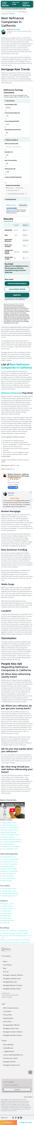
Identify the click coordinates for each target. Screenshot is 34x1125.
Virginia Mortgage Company (9, 896)
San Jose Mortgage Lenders (9, 849)
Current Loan (10, 101)
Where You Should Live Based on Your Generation (15, 940)
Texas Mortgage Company (9, 891)
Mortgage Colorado (7, 908)
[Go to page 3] (18, 510)
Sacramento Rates (6, 880)
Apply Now (17, 295)
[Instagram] (13, 1117)
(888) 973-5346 (26, 1122)
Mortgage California (11, 11)
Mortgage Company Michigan (9, 893)
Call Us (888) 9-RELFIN (17, 289)
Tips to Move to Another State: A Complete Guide (15, 942)
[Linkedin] (21, 1117)
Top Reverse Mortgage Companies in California (14, 933)
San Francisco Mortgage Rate (9, 859)
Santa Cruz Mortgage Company (10, 834)
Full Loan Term (22, 205)
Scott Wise (17, 29)
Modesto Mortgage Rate (8, 873)
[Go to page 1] (15, 510)
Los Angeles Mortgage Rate (9, 864)
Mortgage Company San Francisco (11, 839)
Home (3, 11)
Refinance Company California (10, 827)
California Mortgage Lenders (9, 825)
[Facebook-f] (16, 1117)
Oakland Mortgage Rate (8, 866)
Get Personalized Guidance (17, 283)
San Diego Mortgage (7, 844)
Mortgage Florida (6, 911)
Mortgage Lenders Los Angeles (10, 846)
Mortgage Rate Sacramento (9, 861)
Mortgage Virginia (6, 918)
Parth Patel (11, 493)
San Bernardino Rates (7, 876)
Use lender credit (12, 190)
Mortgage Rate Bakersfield (9, 869)
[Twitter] (18, 1117)
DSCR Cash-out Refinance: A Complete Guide (14, 931)
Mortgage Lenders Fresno (9, 822)
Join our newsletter (8, 1082)
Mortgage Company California (10, 830)
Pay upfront (10, 188)
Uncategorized (5, 923)
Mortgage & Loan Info (7, 904)
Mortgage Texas (6, 915)
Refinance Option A (12, 140)
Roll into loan (19, 188)
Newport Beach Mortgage (8, 832)
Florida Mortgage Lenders (8, 888)
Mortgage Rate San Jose (8, 857)
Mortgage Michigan (7, 913)
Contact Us (9, 1122)
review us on (12, 487)
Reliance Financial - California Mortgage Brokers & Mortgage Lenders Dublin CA (18, 476)
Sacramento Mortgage (7, 837)
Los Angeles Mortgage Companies (11, 842)
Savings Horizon (11, 199)
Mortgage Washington (7, 920)
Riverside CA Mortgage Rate (9, 871)
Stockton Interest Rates (8, 878)
